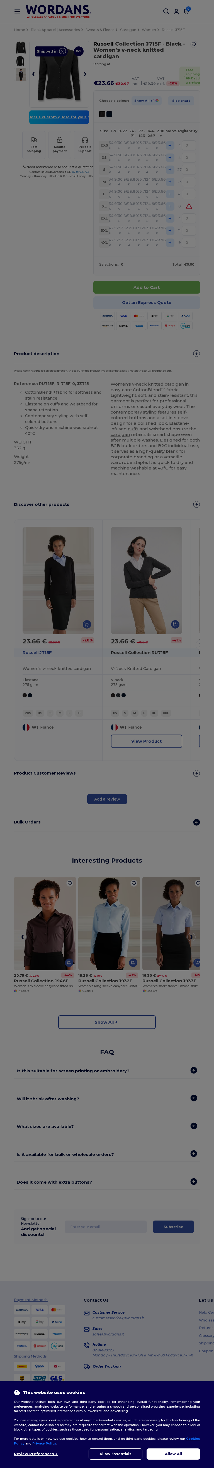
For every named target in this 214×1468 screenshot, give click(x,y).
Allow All (173, 1454)
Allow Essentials (115, 1454)
